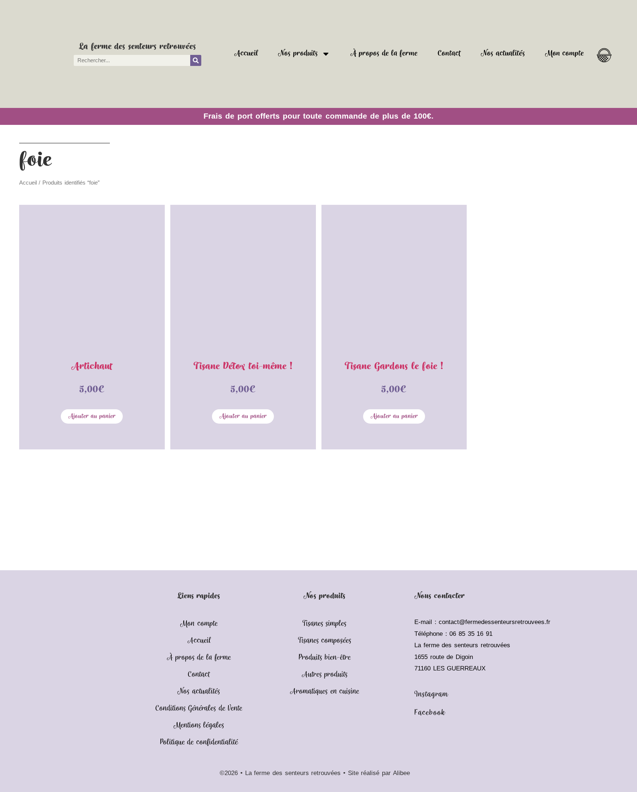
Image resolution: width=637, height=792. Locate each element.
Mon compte (564, 54)
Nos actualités (503, 54)
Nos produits (297, 54)
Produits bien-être (325, 658)
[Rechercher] (195, 60)
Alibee (401, 773)
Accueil (246, 54)
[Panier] (604, 53)
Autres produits (325, 675)
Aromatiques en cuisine (324, 692)
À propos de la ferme (384, 54)
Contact (449, 54)
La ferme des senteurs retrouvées (137, 46)
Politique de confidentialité (199, 742)
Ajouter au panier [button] (91, 416)
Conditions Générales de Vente (198, 708)
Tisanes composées (324, 641)
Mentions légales (198, 725)
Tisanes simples (324, 624)
